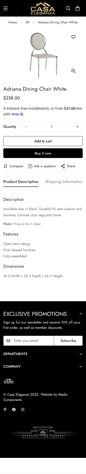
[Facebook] (14, 409)
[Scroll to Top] (78, 450)
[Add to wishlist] (73, 37)
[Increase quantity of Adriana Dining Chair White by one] (77, 127)
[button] (78, 8)
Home (12, 22)
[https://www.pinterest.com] (5, 409)
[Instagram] (22, 409)
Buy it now (43, 153)
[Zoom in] (73, 71)
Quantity (9, 126)
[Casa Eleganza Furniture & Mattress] (43, 8)
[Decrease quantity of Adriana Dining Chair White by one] (26, 127)
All (27, 22)
